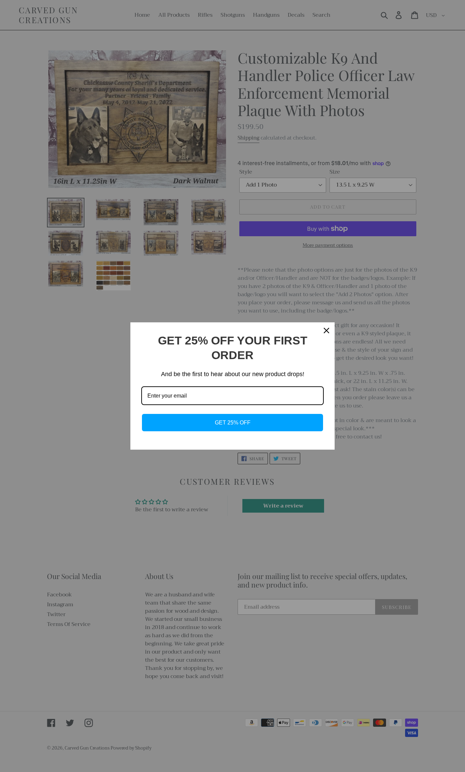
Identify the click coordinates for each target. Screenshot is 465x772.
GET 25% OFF (233, 422)
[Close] (326, 330)
